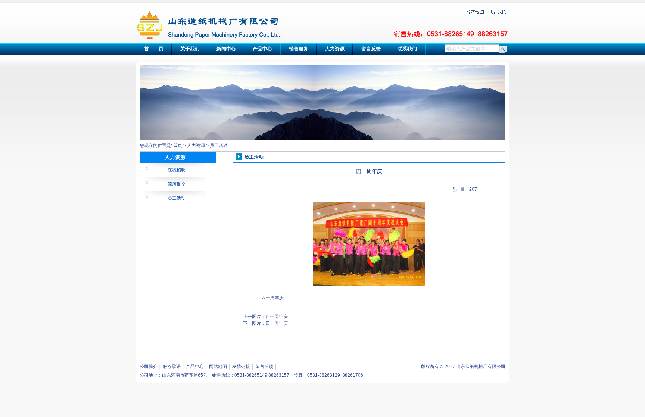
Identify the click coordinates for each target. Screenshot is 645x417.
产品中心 (262, 49)
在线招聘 (177, 169)
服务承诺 (172, 366)
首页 (177, 145)
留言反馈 (371, 49)
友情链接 (241, 366)
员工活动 (219, 145)
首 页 (153, 49)
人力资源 (335, 49)
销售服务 (298, 49)
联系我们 (407, 49)
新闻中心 (226, 49)
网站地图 (218, 366)
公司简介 (149, 366)
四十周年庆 (276, 316)
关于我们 (190, 49)
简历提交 (177, 184)
